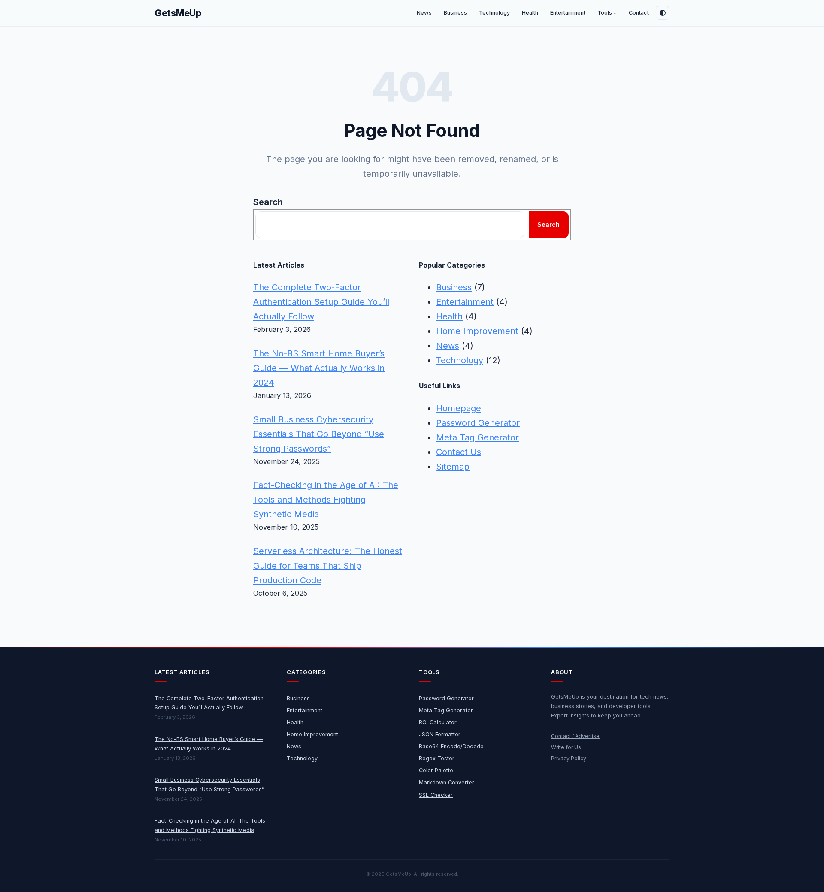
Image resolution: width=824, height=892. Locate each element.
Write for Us (566, 747)
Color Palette (436, 770)
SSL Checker (436, 795)
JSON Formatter (439, 734)
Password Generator (478, 423)
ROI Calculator (438, 722)
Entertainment (465, 302)
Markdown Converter (446, 782)
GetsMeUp (178, 12)
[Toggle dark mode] (663, 13)
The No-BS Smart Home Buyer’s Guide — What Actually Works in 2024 (319, 368)
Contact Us (458, 452)
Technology (459, 360)
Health (449, 316)
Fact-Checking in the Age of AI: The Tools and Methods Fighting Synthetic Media (325, 499)
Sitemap (453, 466)
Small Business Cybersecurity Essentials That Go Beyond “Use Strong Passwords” (318, 434)
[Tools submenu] (615, 13)
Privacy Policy (568, 758)
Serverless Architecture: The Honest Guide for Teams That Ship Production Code (327, 565)
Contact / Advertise (575, 736)
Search (268, 202)
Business (454, 287)
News (447, 346)
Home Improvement (477, 331)
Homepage (458, 408)
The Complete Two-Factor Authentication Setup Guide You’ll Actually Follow (321, 302)
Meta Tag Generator (477, 437)
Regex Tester (436, 758)
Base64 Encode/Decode (451, 746)
